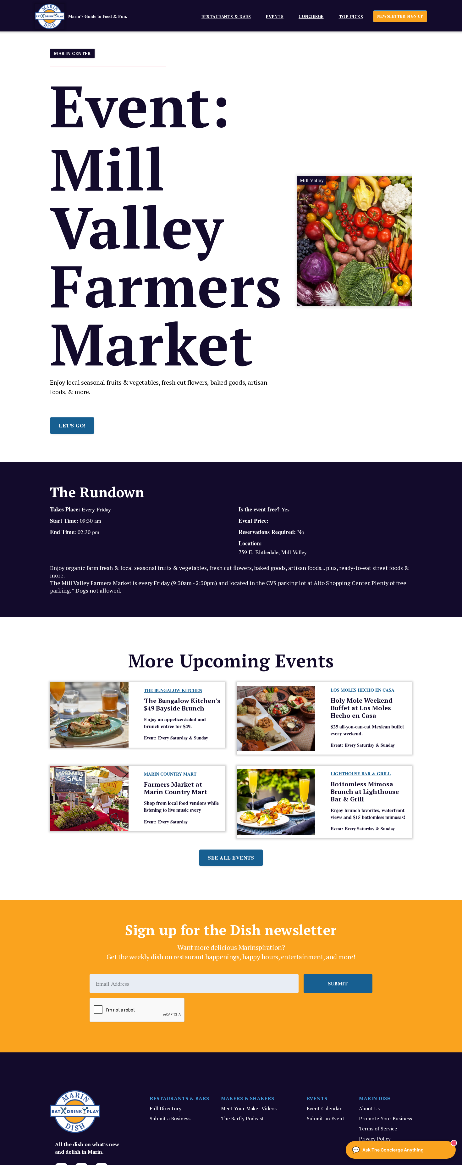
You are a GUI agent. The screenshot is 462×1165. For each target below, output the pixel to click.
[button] (223, 16)
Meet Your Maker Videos (249, 1108)
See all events (231, 857)
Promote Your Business (385, 1118)
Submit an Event (325, 1118)
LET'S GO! (72, 425)
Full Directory (165, 1108)
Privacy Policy (375, 1138)
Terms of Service (378, 1128)
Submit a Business (170, 1118)
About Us (369, 1108)
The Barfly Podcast (242, 1118)
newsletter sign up (400, 16)
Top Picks (351, 17)
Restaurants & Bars (226, 17)
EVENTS (274, 17)
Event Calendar (324, 1108)
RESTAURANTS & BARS (179, 1098)
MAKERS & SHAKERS (247, 1098)
